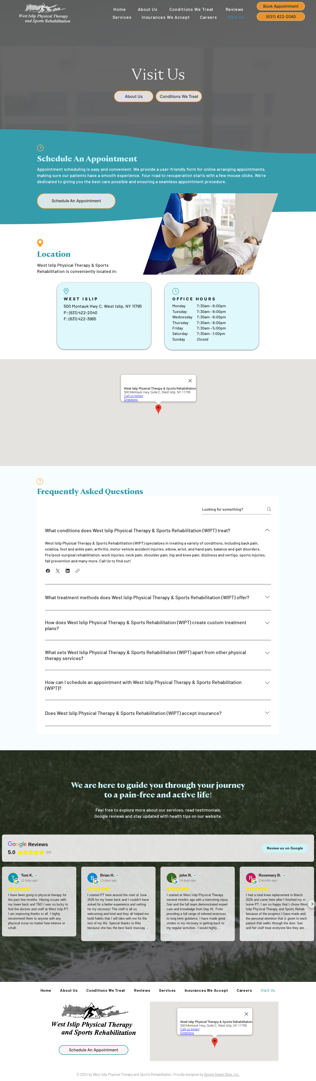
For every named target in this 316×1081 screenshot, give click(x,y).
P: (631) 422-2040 (80, 312)
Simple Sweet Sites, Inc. (221, 1074)
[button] (76, 201)
